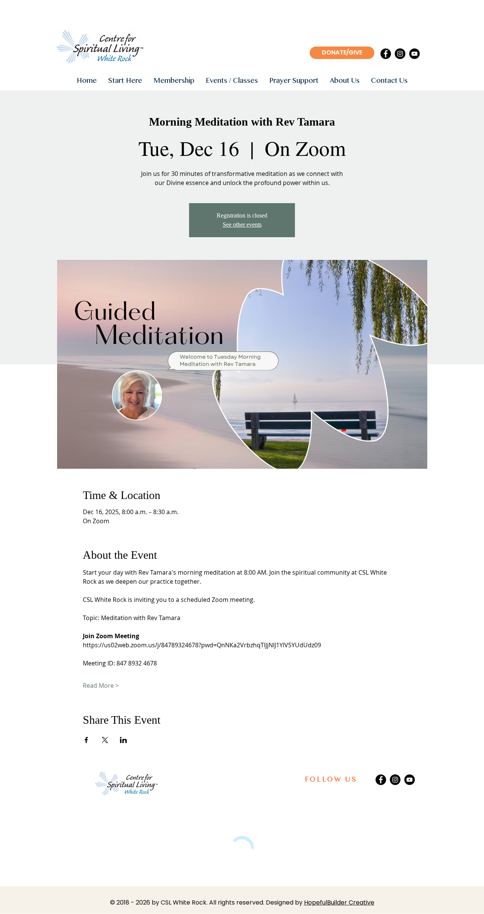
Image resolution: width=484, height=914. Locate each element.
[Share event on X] (105, 740)
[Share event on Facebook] (86, 740)
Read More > (101, 685)
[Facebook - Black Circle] (385, 53)
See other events (242, 224)
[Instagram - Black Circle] (400, 53)
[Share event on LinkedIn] (123, 740)
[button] (125, 81)
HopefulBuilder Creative (339, 902)
